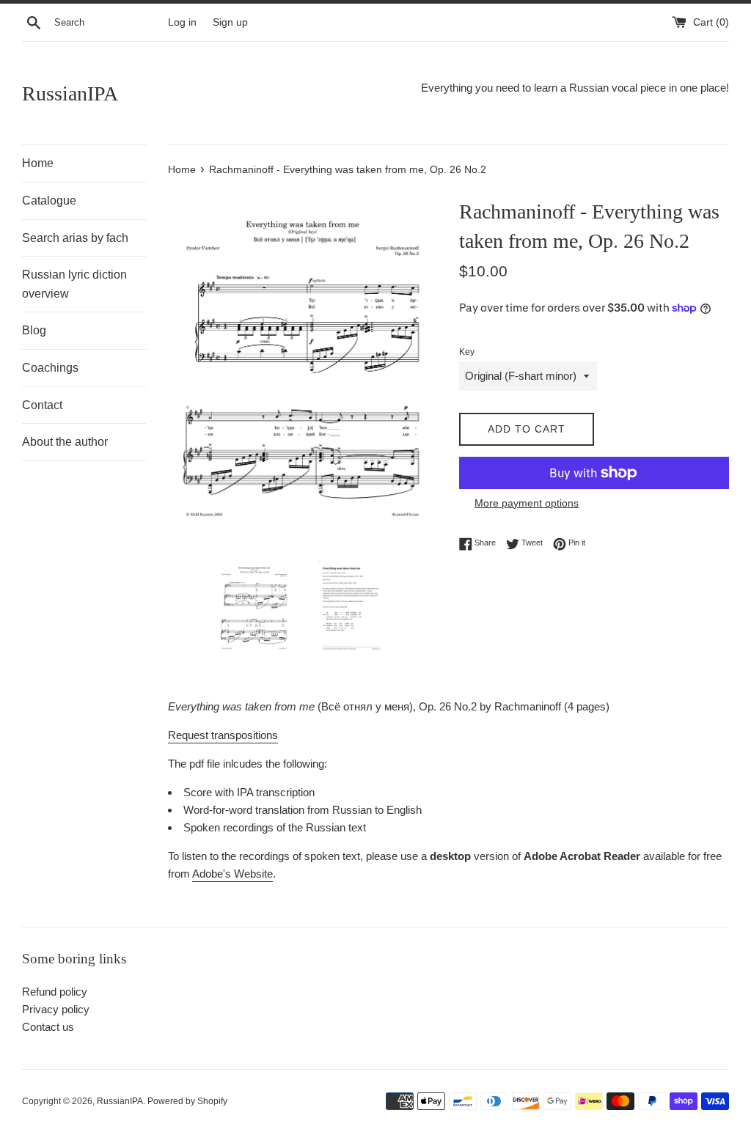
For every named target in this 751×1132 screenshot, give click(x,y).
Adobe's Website (232, 873)
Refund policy (54, 991)
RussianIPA (70, 93)
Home (38, 163)
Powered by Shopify (187, 1101)
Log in (182, 22)
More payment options (527, 503)
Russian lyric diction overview (74, 284)
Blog (34, 330)
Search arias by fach (75, 238)
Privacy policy (55, 1009)
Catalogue (49, 200)
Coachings (50, 367)
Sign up (230, 22)
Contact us (48, 1027)
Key (467, 352)
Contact (42, 405)
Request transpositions (223, 735)
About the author (65, 441)
